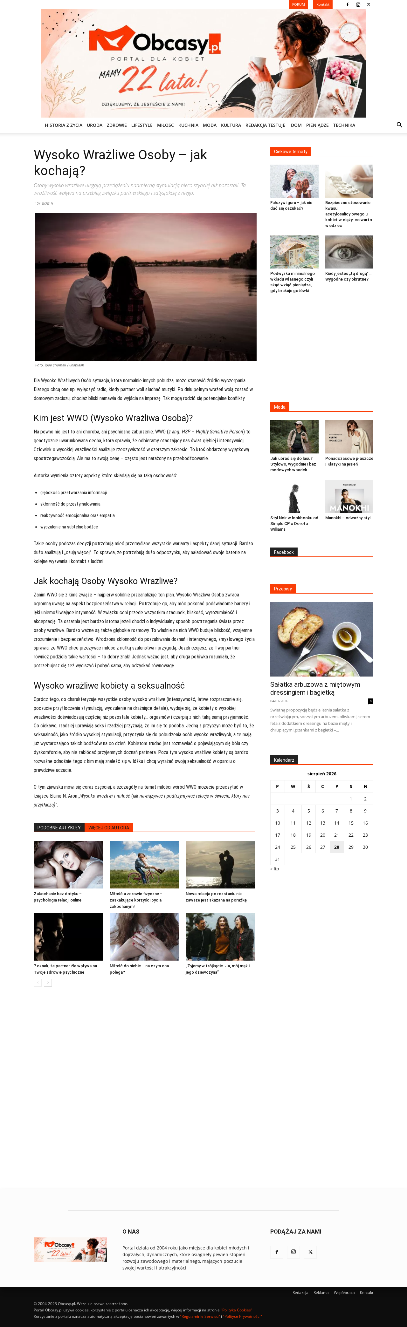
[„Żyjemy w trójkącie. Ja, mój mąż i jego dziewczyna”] (220, 937)
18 (293, 835)
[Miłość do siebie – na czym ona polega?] (144, 937)
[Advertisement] (321, 348)
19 (308, 835)
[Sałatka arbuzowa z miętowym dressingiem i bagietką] (321, 639)
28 (336, 847)
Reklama (321, 1292)
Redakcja (300, 1292)
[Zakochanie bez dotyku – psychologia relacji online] (68, 864)
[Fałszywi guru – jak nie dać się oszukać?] (294, 181)
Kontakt (366, 1292)
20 (322, 835)
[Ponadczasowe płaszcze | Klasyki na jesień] (349, 436)
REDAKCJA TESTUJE (265, 125)
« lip (274, 869)
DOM (296, 125)
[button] (399, 126)
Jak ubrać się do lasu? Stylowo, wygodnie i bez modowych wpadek (293, 464)
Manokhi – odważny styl (347, 517)
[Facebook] (347, 4)
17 (277, 835)
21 (336, 835)
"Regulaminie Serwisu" (200, 1316)
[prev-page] (38, 983)
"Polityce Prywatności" (242, 1316)
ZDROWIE (117, 125)
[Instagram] (358, 4)
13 (322, 823)
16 (365, 823)
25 (293, 847)
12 (308, 823)
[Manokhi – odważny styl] (349, 496)
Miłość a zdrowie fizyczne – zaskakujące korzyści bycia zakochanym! (136, 900)
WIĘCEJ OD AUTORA (108, 827)
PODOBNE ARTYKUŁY (59, 827)
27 (322, 847)
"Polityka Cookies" (236, 1310)
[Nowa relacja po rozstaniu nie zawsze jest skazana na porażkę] (220, 864)
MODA (210, 125)
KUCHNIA (188, 125)
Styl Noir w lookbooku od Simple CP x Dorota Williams (294, 523)
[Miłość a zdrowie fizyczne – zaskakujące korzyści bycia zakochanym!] (144, 864)
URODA (94, 125)
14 (336, 823)
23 (365, 835)
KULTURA (231, 125)
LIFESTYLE (142, 125)
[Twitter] (368, 4)
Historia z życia (63, 125)
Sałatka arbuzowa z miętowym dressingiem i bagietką (315, 688)
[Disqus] (144, 1088)
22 (351, 835)
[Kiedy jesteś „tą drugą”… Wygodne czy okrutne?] (349, 252)
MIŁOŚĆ (165, 125)
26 (308, 847)
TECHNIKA (344, 125)
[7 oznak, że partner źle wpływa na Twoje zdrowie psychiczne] (68, 937)
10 (277, 823)
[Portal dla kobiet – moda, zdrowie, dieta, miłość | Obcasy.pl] (203, 63)
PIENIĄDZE (317, 125)
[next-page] (48, 983)
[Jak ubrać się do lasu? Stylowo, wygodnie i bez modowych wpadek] (294, 436)
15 (351, 823)
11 (293, 823)
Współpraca (344, 1292)
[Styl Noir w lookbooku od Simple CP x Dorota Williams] (294, 496)
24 (277, 847)
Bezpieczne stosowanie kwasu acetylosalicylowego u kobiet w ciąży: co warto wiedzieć (348, 214)
